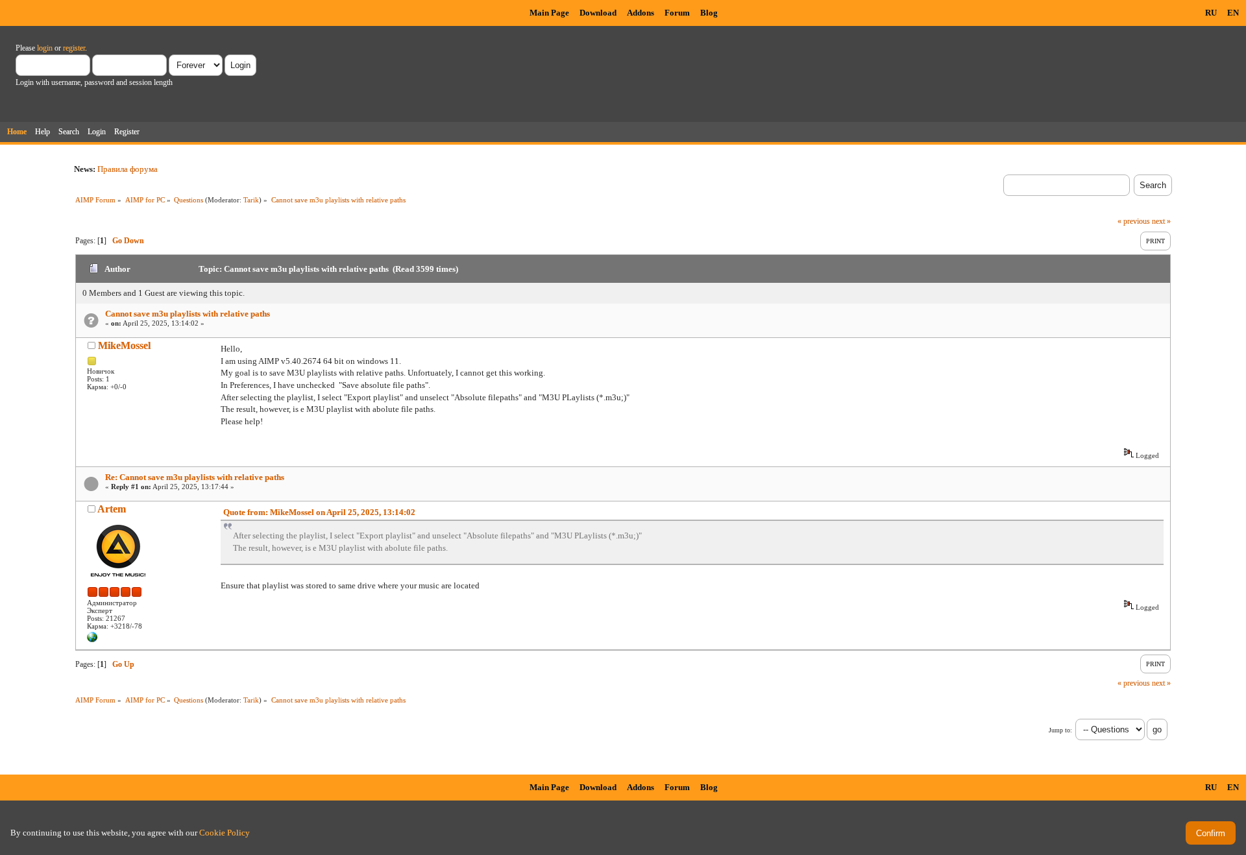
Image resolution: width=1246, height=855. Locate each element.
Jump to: (1060, 730)
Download (598, 13)
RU (1211, 13)
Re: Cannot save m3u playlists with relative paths (194, 477)
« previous (1134, 221)
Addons (640, 13)
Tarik (251, 200)
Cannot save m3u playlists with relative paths (187, 314)
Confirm (1210, 833)
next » (1161, 221)
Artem (111, 508)
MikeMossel (124, 345)
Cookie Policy (224, 832)
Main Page (549, 13)
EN (1233, 13)
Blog (709, 13)
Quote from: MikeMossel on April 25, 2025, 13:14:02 (319, 512)
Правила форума (127, 169)
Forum (677, 13)
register (74, 48)
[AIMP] (92, 640)
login (45, 48)
